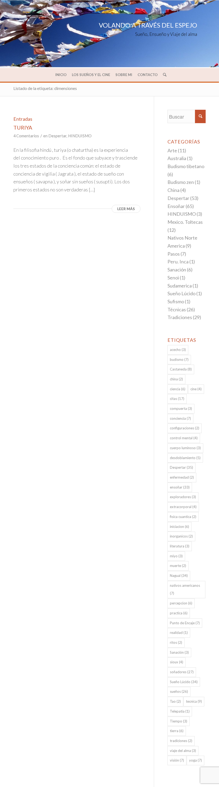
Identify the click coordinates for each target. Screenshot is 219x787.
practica (178, 613)
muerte (178, 565)
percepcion (181, 603)
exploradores (183, 497)
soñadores (182, 672)
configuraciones (184, 428)
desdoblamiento (185, 458)
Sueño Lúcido (181, 293)
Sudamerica (179, 286)
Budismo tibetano (185, 166)
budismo (179, 359)
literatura (179, 546)
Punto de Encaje (185, 623)
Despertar (57, 136)
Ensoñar (176, 206)
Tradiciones (179, 317)
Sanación (176, 270)
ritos (176, 642)
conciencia (180, 418)
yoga (195, 760)
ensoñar (180, 487)
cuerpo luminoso (185, 448)
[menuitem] (61, 74)
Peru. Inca (178, 261)
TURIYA (22, 127)
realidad (179, 632)
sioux (176, 662)
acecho (178, 349)
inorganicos (181, 536)
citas (177, 398)
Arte (172, 150)
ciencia (177, 389)
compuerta (181, 408)
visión (177, 760)
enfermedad (182, 477)
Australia (176, 158)
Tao (175, 701)
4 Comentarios (26, 136)
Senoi (173, 278)
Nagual (179, 575)
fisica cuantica (183, 516)
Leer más (126, 209)
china (176, 379)
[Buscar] (163, 74)
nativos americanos (185, 589)
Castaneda (181, 369)
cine (196, 389)
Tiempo (178, 721)
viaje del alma (183, 750)
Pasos (173, 254)
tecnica (194, 701)
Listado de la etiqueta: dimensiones (45, 88)
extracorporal (183, 507)
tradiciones (181, 741)
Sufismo (175, 301)
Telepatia (180, 711)
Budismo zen (180, 182)
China (173, 190)
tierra (176, 731)
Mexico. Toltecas (185, 222)
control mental (184, 438)
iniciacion (179, 526)
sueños (179, 691)
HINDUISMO (80, 136)
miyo (176, 556)
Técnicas (176, 309)
